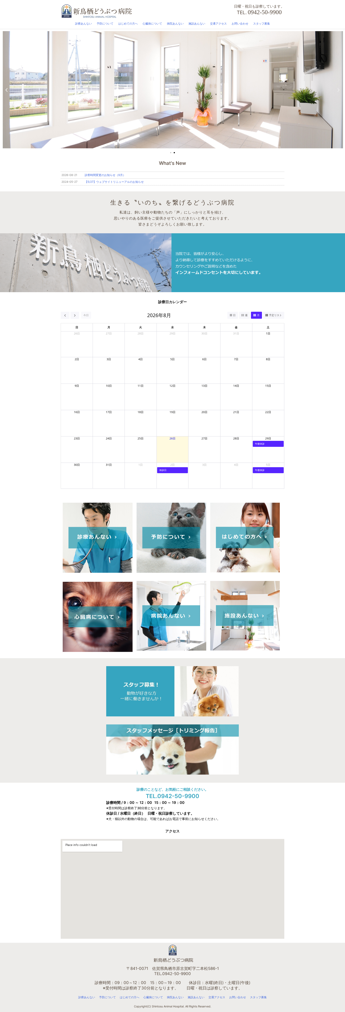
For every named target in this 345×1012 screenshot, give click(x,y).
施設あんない (196, 23)
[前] (65, 315)
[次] (74, 315)
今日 (86, 315)
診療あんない (83, 23)
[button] (6, 89)
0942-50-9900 (265, 12)
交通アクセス (218, 23)
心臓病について (152, 23)
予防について (105, 23)
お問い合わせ (240, 23)
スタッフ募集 (261, 23)
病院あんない (175, 23)
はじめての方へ (128, 23)
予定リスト (275, 315)
